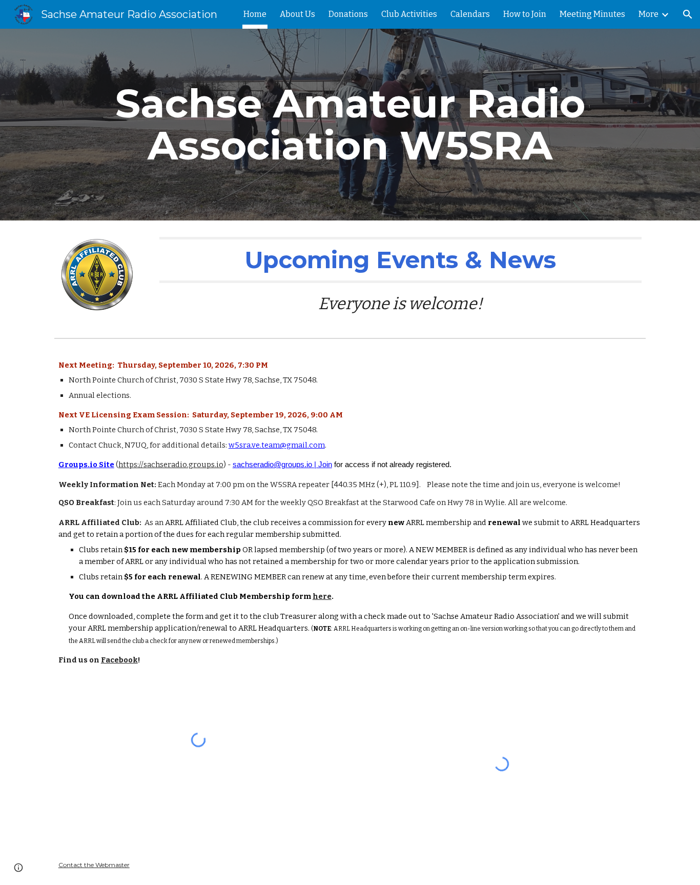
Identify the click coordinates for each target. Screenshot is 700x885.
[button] (687, 14)
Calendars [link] (470, 14)
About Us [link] (297, 14)
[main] (350, 124)
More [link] (648, 14)
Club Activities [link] (409, 14)
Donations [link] (348, 14)
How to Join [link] (524, 14)
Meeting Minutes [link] (592, 14)
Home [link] (254, 14)
